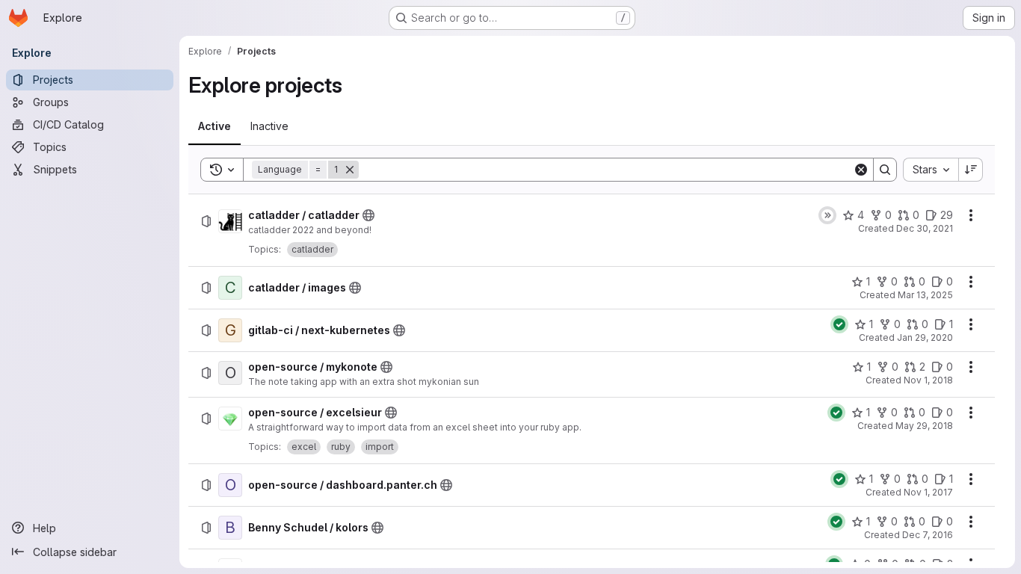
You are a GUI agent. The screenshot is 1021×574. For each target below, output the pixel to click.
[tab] (214, 126)
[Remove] (350, 170)
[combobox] (930, 170)
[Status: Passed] (839, 324)
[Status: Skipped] (827, 215)
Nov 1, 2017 (928, 492)
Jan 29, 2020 (925, 337)
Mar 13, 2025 (925, 294)
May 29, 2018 (924, 425)
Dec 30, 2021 (924, 228)
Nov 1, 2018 (928, 380)
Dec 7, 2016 (927, 534)
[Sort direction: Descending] (971, 170)
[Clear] (861, 170)
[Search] (885, 170)
